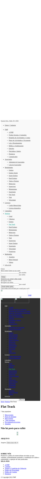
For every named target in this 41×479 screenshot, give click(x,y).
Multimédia (8, 254)
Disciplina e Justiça (15, 151)
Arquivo (3, 442)
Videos (11, 262)
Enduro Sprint (13, 173)
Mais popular (9, 418)
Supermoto (12, 192)
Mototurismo (13, 189)
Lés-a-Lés (8, 265)
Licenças (7, 203)
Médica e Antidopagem (16, 146)
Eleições (11, 148)
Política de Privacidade (12, 470)
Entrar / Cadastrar (10, 125)
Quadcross (12, 251)
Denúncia (12, 154)
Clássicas (12, 219)
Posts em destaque (10, 417)
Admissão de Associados (16, 162)
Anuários (12, 257)
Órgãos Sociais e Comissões (17, 135)
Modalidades (9, 167)
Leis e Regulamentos (15, 143)
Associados (8, 159)
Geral (10, 216)
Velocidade (12, 200)
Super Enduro (13, 243)
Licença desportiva (15, 208)
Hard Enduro (13, 178)
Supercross (12, 186)
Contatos (7, 466)
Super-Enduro (13, 176)
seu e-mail (22, 284)
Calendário (8, 211)
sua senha (22, 275)
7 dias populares (10, 420)
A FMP (11, 132)
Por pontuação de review (12, 422)
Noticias (7, 213)
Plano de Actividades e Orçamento (19, 140)
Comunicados (13, 157)
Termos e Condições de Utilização (15, 468)
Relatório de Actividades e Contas (19, 138)
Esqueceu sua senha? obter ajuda (11, 279)
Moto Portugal (13, 260)
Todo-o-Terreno (14, 181)
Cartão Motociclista (15, 205)
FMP (6, 129)
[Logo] (8, 302)
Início (2, 402)
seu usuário (22, 272)
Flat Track (12, 194)
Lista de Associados (15, 165)
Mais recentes (9, 415)
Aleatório (8, 424)
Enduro (11, 170)
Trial (10, 197)
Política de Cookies (11, 472)
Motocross (12, 184)
